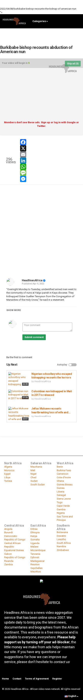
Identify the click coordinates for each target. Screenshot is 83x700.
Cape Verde (63, 505)
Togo (60, 502)
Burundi (8, 532)
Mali (32, 470)
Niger (33, 473)
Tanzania (35, 553)
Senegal (61, 495)
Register (57, 678)
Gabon (8, 553)
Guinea (60, 488)
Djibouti (34, 557)
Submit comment (34, 337)
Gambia (61, 509)
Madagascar (37, 561)
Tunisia (8, 480)
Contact (17, 678)
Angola (8, 529)
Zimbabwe (63, 550)
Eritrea (33, 529)
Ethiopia (35, 532)
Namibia (61, 546)
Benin (60, 466)
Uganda (34, 543)
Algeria (8, 466)
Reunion (35, 564)
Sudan (34, 480)
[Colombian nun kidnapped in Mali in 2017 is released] (19, 395)
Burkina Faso (64, 470)
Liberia (60, 491)
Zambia (8, 564)
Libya (7, 477)
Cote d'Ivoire (64, 477)
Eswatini (61, 535)
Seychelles (36, 568)
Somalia (35, 539)
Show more (13, 310)
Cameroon (62, 473)
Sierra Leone (64, 498)
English (72, 696)
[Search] (78, 21)
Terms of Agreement (37, 678)
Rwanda (8, 561)
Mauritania (36, 466)
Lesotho (61, 539)
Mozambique (37, 550)
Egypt (7, 473)
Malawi (34, 546)
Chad (33, 477)
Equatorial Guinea (14, 550)
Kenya (33, 536)
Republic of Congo (14, 557)
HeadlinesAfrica (32, 280)
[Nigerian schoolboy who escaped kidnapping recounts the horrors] (19, 379)
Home (5, 678)
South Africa (64, 543)
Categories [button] (39, 21)
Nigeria (61, 512)
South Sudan (37, 484)
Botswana (62, 532)
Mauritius (35, 571)
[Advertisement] (41, 96)
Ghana (60, 480)
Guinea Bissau (65, 484)
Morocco (9, 470)
